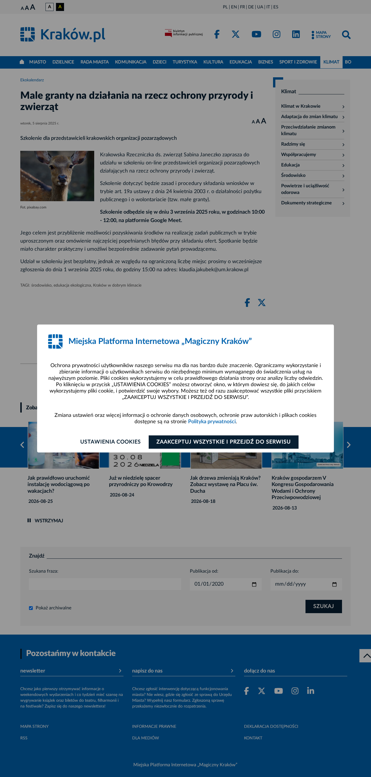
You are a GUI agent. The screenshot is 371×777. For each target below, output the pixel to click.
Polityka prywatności (212, 421)
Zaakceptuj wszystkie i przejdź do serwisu (224, 442)
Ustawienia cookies (110, 442)
